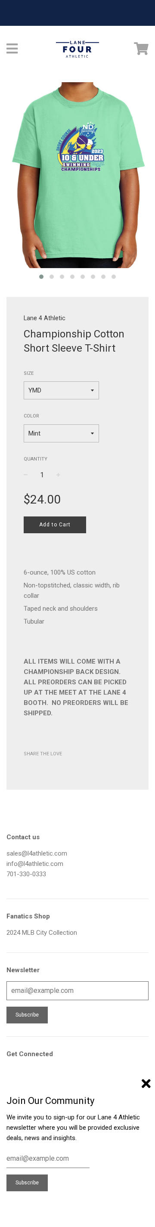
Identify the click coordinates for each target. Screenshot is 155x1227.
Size (29, 373)
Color (31, 416)
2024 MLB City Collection (41, 932)
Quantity (35, 459)
